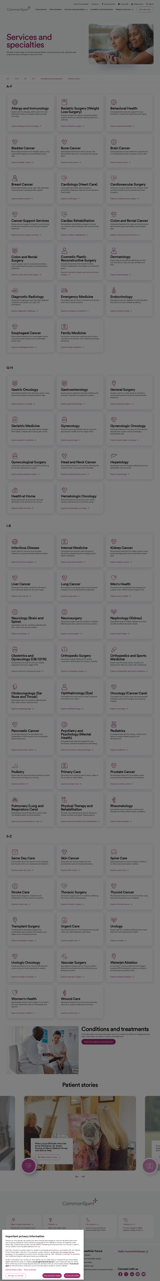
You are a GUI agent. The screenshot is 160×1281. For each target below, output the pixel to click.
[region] (43, 1255)
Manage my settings (15, 1276)
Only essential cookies (52, 1276)
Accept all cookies (72, 1276)
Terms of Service (30, 1269)
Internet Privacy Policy (13, 1269)
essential (40, 1242)
